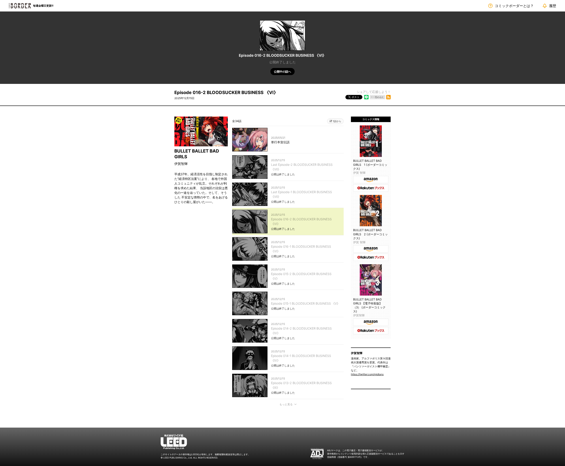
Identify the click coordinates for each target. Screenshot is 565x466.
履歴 (552, 6)
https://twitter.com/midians (367, 374)
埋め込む (379, 97)
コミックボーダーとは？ (514, 6)
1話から (337, 121)
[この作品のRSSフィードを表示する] (388, 97)
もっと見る (286, 404)
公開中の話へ (282, 71)
